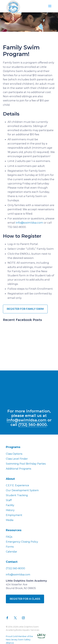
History (10, 510)
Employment (14, 515)
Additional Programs (18, 468)
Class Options (14, 453)
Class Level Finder (17, 458)
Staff (9, 500)
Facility (10, 505)
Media (9, 520)
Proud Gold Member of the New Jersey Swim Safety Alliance (19, 639)
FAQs (9, 536)
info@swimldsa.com (29, 222)
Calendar (11, 551)
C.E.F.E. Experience (17, 485)
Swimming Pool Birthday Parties (26, 463)
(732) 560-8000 (32, 424)
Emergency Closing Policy (22, 541)
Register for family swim (25, 308)
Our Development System (22, 490)
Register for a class (25, 598)
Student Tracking (17, 495)
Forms (10, 546)
